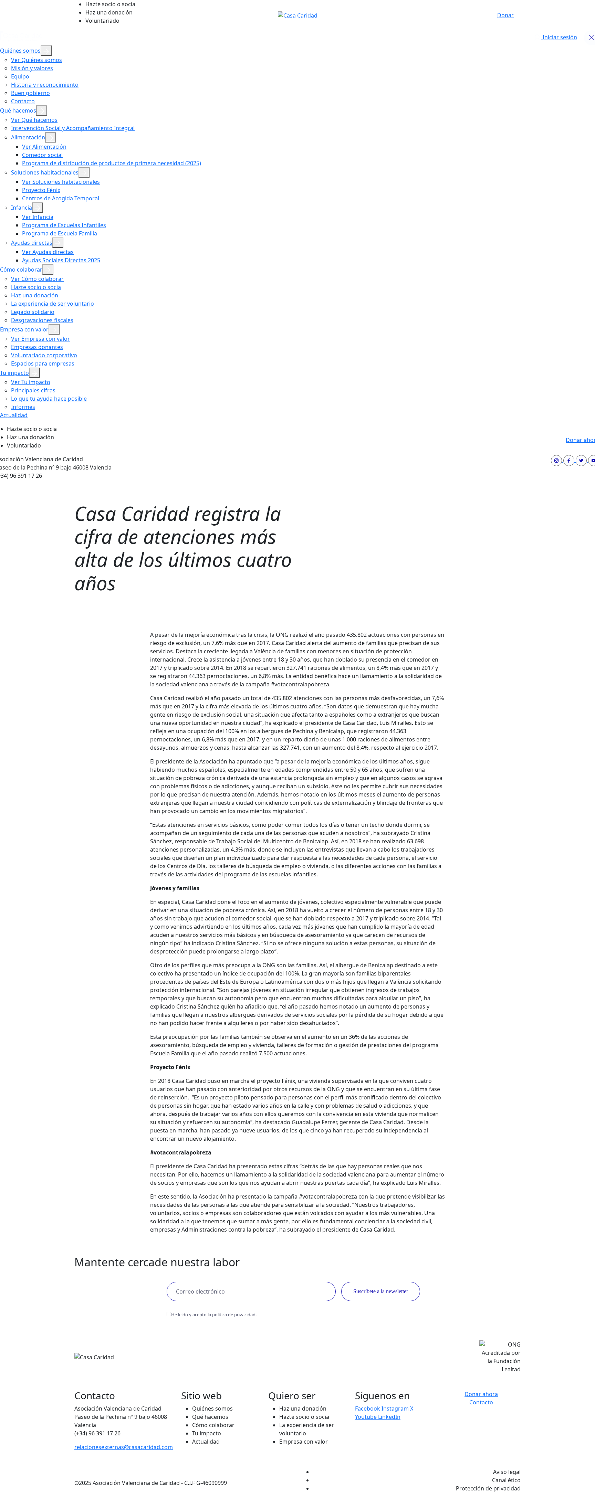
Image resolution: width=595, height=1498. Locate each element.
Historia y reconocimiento (45, 84)
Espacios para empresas (42, 363)
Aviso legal (507, 1472)
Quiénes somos (20, 50)
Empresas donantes (37, 347)
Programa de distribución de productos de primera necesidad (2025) (111, 163)
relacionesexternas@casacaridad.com (123, 1447)
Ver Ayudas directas (48, 252)
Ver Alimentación (44, 146)
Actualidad (14, 415)
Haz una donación (109, 12)
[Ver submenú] (46, 50)
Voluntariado (102, 20)
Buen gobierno (30, 93)
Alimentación (28, 137)
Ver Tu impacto (30, 382)
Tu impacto (14, 373)
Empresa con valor (24, 329)
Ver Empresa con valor (40, 338)
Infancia (21, 207)
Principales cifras (33, 390)
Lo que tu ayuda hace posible (49, 398)
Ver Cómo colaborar (37, 279)
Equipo (20, 76)
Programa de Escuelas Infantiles (64, 225)
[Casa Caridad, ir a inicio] (297, 15)
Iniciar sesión (559, 37)
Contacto (23, 101)
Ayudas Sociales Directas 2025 (61, 260)
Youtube (366, 1417)
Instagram (396, 1408)
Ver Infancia (37, 217)
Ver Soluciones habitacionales (61, 182)
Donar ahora (481, 1394)
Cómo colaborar (21, 269)
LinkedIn (389, 1417)
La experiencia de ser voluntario (52, 303)
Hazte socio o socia (110, 4)
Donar (505, 15)
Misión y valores (32, 68)
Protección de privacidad (488, 1488)
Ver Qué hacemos (34, 120)
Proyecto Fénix (41, 190)
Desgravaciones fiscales (42, 320)
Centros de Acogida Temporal (60, 198)
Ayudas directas (31, 242)
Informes (23, 407)
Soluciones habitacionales (45, 172)
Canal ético (506, 1480)
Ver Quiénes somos (36, 60)
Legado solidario (32, 312)
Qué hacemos (18, 110)
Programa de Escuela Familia (59, 233)
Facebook (368, 1408)
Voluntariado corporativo (44, 355)
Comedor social (42, 155)
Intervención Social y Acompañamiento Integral (73, 128)
